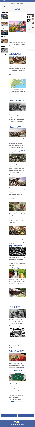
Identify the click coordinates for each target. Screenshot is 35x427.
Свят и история (14, 3)
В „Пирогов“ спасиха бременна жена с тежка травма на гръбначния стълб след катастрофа (4, 37)
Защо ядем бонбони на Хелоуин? (8, 415)
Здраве (1, 19)
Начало (11, 3)
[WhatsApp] (19, 9)
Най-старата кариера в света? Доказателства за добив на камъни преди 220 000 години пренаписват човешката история (4, 45)
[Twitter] (16, 9)
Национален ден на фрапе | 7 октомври (26, 415)
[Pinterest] (18, 9)
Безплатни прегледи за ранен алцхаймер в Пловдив (4, 20)
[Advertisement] (5, 58)
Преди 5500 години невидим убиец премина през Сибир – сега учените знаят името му (4, 54)
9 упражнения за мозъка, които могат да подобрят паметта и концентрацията (4, 28)
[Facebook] (15, 9)
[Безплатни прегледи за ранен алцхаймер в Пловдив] (4, 16)
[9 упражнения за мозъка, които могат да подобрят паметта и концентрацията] (4, 24)
